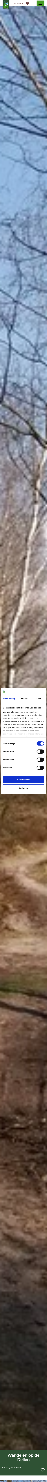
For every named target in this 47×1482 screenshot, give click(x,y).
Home (5, 1467)
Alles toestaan (23, 779)
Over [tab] (39, 698)
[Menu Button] (40, 3)
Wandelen (16, 1467)
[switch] (40, 752)
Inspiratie (18, 3)
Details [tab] (24, 698)
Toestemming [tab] (9, 698)
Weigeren (23, 788)
